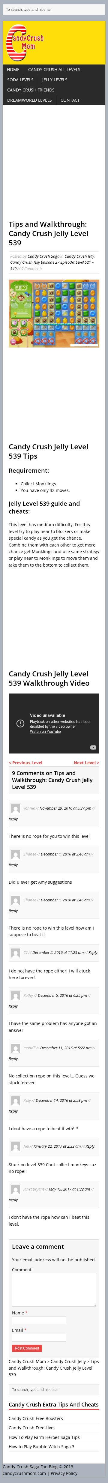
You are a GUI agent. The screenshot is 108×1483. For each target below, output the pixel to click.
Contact (70, 100)
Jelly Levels (55, 79)
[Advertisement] (54, 165)
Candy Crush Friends (31, 90)
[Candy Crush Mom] (54, 42)
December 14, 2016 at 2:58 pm (61, 1100)
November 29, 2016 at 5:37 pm (65, 808)
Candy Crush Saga (43, 256)
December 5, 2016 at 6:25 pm (62, 995)
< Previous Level (25, 762)
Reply (13, 819)
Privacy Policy (64, 1473)
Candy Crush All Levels (54, 69)
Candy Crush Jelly (79, 256)
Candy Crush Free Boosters (36, 1418)
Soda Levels (20, 79)
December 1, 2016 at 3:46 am (65, 854)
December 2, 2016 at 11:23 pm (58, 952)
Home (13, 69)
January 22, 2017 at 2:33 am (57, 1146)
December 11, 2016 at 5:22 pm (66, 1047)
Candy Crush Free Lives (32, 1428)
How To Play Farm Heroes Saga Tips (44, 1437)
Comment (22, 1269)
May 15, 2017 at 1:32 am (69, 1189)
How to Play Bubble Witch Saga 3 (41, 1446)
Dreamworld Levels (29, 100)
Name (18, 1313)
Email (18, 1330)
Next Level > (86, 762)
